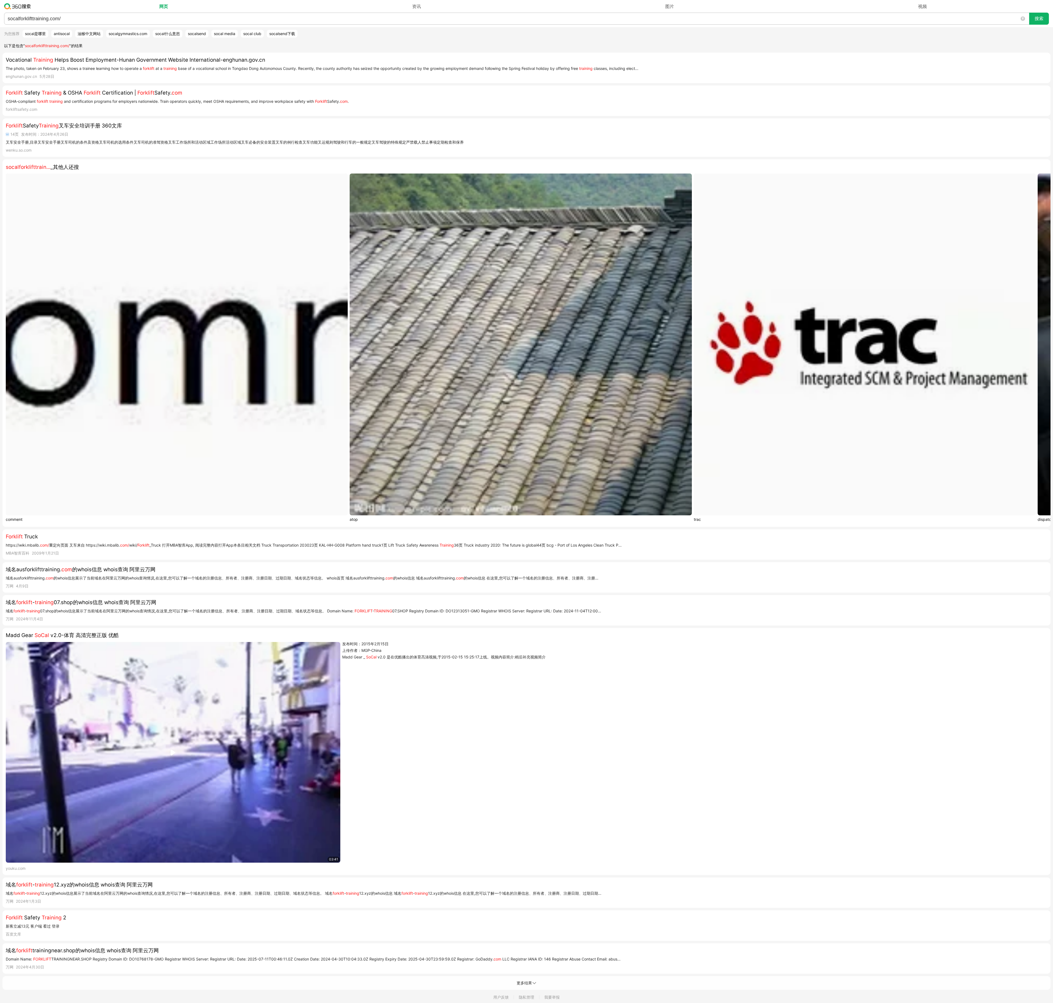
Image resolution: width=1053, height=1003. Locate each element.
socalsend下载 (282, 33)
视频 (922, 6)
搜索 (1039, 18)
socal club (252, 33)
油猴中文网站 (89, 33)
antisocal (62, 33)
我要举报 (552, 997)
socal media (224, 33)
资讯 (416, 6)
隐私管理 (526, 997)
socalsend (197, 33)
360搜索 (18, 6)
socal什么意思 (167, 33)
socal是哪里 (35, 33)
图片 (669, 6)
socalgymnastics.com (128, 33)
